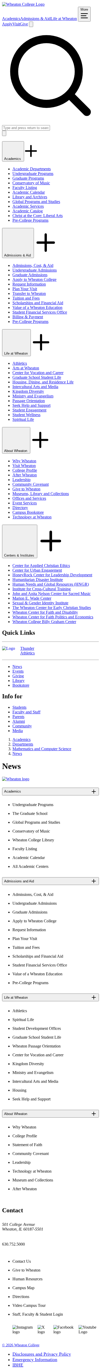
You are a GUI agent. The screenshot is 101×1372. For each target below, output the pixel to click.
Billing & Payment (27, 317)
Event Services (24, 503)
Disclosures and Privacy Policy (41, 1354)
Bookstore (20, 685)
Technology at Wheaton (32, 517)
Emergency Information (34, 1359)
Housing (19, 1090)
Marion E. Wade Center (31, 598)
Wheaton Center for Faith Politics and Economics (52, 617)
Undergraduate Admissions (34, 270)
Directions (20, 1296)
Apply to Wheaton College (34, 279)
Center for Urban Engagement (37, 570)
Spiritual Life (23, 419)
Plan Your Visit (24, 289)
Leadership (21, 479)
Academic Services (28, 206)
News (17, 666)
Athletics (19, 363)
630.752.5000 (13, 1244)
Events (18, 671)
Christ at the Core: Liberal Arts (37, 215)
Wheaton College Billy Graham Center (44, 621)
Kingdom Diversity (28, 391)
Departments (22, 744)
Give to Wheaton (26, 489)
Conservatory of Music (31, 183)
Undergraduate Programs (32, 173)
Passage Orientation (28, 400)
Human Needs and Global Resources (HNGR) (50, 584)
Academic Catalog (27, 211)
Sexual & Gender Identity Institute (40, 603)
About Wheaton (16, 451)
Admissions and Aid (19, 881)
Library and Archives (29, 197)
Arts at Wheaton (25, 368)
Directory (20, 507)
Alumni (18, 721)
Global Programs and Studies (36, 201)
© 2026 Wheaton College (20, 1345)
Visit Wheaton (24, 465)
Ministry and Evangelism (32, 396)
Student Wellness (26, 415)
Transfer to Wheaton (29, 293)
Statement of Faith (27, 1145)
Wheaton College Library (33, 840)
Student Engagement (29, 410)
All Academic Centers (30, 866)
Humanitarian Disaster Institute (37, 579)
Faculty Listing (24, 187)
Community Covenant (30, 484)
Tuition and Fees (26, 298)
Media (17, 730)
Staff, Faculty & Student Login (37, 1314)
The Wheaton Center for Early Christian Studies (51, 607)
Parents (18, 716)
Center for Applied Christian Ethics (41, 565)
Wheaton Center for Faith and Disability (45, 612)
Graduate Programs (28, 178)
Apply (7, 24)
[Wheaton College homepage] (23, 4)
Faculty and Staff (26, 712)
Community (22, 726)
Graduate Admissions (29, 275)
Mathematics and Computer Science (41, 749)
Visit (16, 24)
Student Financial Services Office (39, 312)
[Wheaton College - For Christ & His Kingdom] (15, 779)
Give (24, 24)
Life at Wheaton (64, 18)
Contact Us (21, 1261)
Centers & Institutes (19, 555)
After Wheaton (24, 475)
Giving (18, 676)
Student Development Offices (36, 1028)
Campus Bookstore (28, 512)
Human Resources (27, 1279)
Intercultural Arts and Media (35, 386)
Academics (11, 18)
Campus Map (23, 1288)
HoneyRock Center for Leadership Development (52, 575)
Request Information (29, 284)
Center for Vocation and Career (37, 372)
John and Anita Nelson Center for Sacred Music (51, 593)
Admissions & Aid (35, 18)
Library (18, 680)
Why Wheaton (24, 461)
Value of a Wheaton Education (37, 307)
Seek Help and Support (31, 405)
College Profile (24, 470)
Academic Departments (31, 169)
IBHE (17, 1365)
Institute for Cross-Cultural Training (41, 589)
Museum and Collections (32, 1180)
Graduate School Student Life (36, 377)
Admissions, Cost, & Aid (32, 265)
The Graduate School (29, 813)
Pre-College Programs (30, 220)
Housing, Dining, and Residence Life (43, 382)
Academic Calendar (28, 192)
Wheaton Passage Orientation (36, 1046)
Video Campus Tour (29, 1305)
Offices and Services (29, 498)
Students (19, 707)
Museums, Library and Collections (40, 493)
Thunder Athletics (27, 650)
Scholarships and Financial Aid (37, 303)
